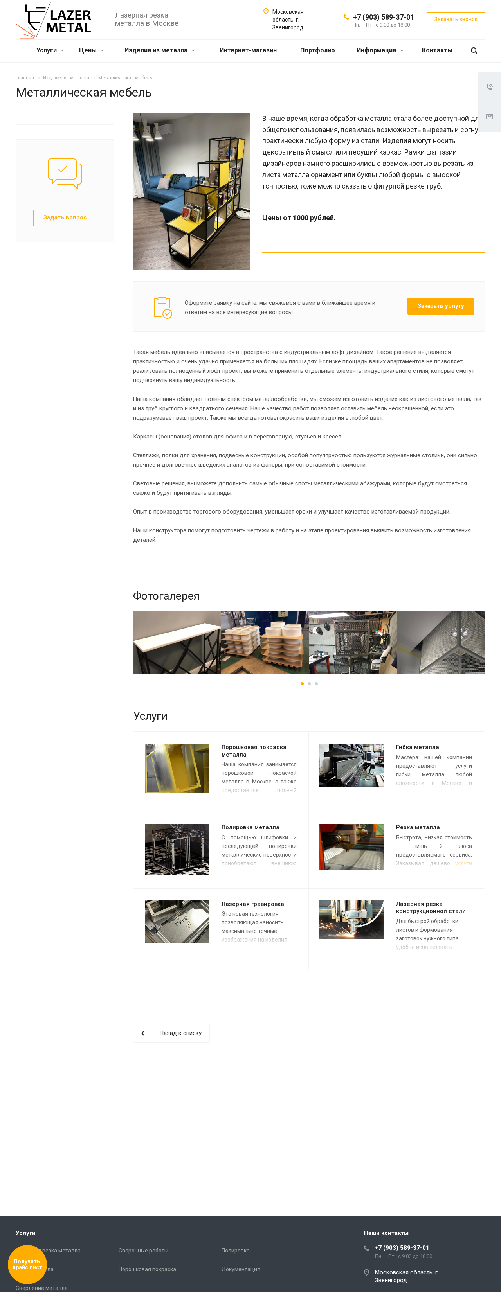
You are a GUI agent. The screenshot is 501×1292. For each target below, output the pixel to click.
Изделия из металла (156, 50)
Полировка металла (250, 827)
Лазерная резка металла (48, 1250)
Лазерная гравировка (253, 903)
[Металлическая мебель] (191, 117)
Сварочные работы (143, 1250)
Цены (88, 50)
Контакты (437, 50)
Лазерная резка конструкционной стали (431, 907)
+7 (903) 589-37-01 (383, 17)
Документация (241, 1269)
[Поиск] (474, 50)
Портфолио (317, 50)
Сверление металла (42, 1288)
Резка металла (418, 827)
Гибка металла (417, 747)
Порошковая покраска (147, 1269)
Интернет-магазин (248, 50)
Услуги (47, 50)
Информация (377, 50)
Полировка (236, 1250)
